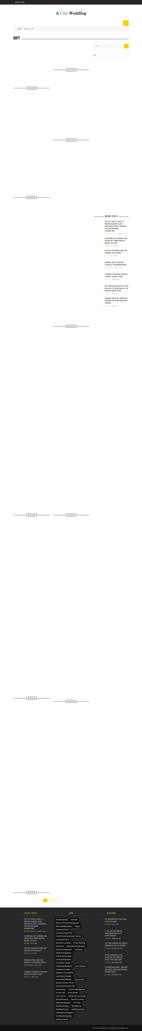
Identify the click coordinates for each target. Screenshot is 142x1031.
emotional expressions (64, 949)
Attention (74, 919)
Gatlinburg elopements (64, 966)
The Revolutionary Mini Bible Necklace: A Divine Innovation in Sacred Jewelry (31, 493)
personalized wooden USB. (65, 986)
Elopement (60, 946)
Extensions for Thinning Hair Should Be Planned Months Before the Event (116, 240)
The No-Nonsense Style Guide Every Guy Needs (116, 920)
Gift (19, 75)
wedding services (62, 1019)
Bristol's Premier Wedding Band (67, 923)
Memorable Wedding (63, 979)
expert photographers (64, 953)
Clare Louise (41, 497)
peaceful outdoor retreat (64, 983)
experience (79, 949)
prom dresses (60, 996)
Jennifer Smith (40, 180)
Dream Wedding (79, 943)
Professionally (73, 993)
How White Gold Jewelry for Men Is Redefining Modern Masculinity (71, 306)
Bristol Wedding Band (64, 926)
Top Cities (76, 1002)
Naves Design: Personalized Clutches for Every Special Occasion (71, 493)
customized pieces (62, 939)
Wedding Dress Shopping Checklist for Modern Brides (116, 263)
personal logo (61, 989)
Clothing (107, 924)
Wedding (107, 246)
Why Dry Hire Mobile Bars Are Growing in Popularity (116, 251)
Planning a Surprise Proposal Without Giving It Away (116, 275)
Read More (31, 88)
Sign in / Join (19, 2)
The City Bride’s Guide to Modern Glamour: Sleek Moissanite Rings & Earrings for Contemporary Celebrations (116, 226)
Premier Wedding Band (77, 989)
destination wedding (63, 943)
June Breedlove (39, 75)
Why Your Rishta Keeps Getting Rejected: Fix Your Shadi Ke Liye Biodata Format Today (117, 288)
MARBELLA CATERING (64, 973)
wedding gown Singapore (65, 1012)
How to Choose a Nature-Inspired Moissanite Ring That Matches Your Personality (71, 118)
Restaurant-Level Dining (77, 996)
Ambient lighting (62, 919)
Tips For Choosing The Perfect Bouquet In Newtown (71, 681)
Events (107, 256)
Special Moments (62, 999)
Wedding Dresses (62, 1009)
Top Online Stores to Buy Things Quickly (31, 71)
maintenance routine (63, 969)
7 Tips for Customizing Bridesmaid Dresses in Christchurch (113, 933)
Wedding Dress (109, 267)
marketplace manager (64, 976)
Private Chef (60, 993)
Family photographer (63, 959)
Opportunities (79, 979)
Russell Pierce (80, 125)
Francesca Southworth (36, 876)
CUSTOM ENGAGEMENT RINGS (68, 936)
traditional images (62, 1006)
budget (77, 926)
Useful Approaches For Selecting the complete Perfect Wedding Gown (114, 957)
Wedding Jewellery (111, 234)
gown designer (80, 966)
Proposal (108, 279)
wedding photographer (64, 1016)
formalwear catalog (63, 963)
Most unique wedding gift (31, 679)
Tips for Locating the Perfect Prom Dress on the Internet (116, 944)
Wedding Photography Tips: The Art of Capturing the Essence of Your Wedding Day (31, 869)
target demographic (63, 1002)
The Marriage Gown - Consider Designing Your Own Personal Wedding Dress (116, 969)
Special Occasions (77, 999)
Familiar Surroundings (63, 956)
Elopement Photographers (76, 946)
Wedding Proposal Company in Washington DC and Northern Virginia (116, 300)
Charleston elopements (64, 933)
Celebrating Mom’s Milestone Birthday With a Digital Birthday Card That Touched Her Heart (71, 48)
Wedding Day (76, 1006)
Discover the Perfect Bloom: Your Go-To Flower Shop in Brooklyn (31, 175)
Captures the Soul (62, 929)
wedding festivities (78, 1009)
